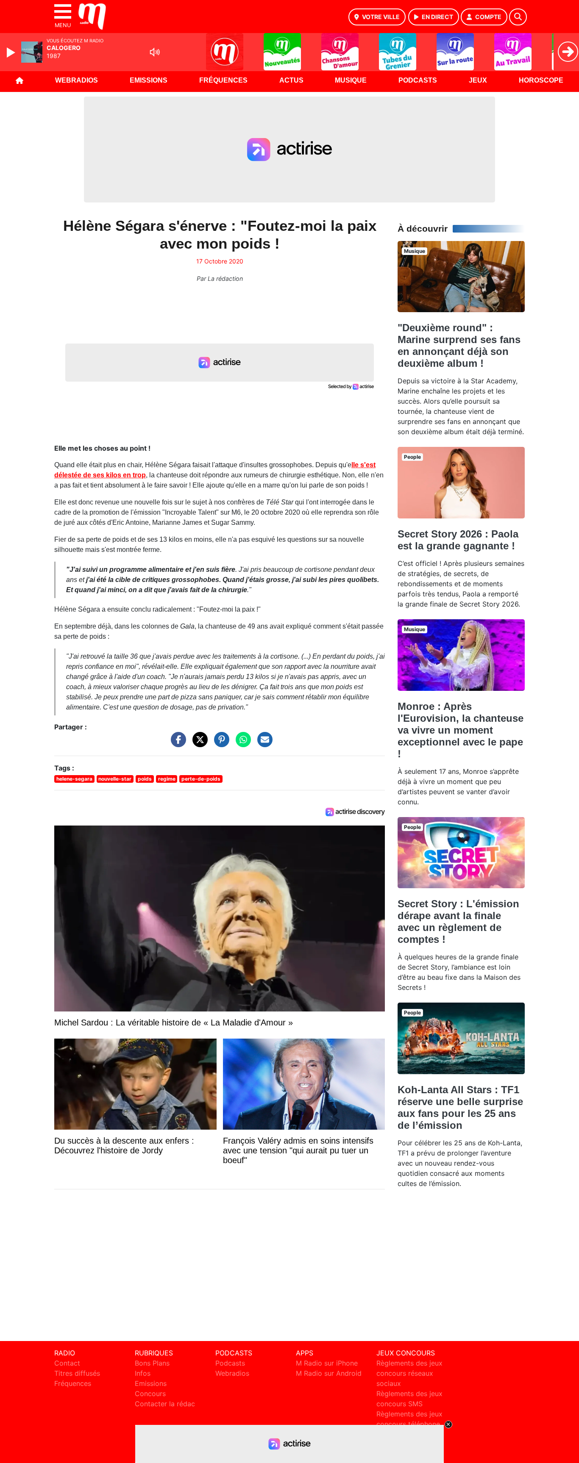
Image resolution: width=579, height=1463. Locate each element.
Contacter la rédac (165, 1403)
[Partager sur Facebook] (176, 744)
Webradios (76, 80)
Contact (67, 1363)
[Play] (12, 52)
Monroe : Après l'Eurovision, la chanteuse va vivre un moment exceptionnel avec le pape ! (460, 730)
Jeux (478, 80)
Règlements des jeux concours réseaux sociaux (409, 1373)
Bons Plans (152, 1363)
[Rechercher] (518, 16)
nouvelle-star (114, 779)
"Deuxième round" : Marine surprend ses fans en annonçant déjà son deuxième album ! (459, 345)
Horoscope (541, 80)
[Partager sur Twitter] (198, 744)
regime (166, 779)
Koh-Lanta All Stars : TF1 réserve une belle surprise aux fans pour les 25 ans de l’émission (460, 1107)
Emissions (148, 80)
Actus (291, 80)
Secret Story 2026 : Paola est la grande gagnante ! (458, 539)
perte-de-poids (200, 779)
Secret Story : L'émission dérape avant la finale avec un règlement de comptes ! (458, 921)
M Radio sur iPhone (327, 1363)
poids (145, 779)
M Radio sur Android (329, 1373)
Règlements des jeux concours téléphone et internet (409, 1424)
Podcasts (417, 80)
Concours (150, 1393)
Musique (351, 80)
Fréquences (223, 80)
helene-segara (74, 779)
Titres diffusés (77, 1373)
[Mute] (154, 52)
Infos (142, 1373)
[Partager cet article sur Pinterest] (219, 744)
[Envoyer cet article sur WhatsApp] (241, 744)
